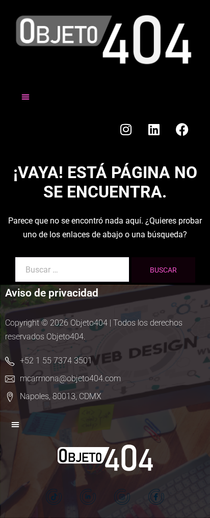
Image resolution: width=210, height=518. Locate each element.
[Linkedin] (154, 129)
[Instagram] (126, 129)
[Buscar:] (72, 269)
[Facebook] (182, 129)
